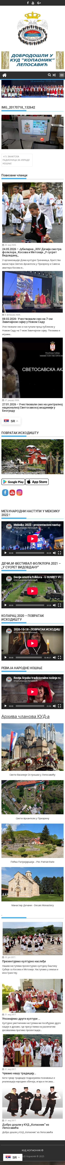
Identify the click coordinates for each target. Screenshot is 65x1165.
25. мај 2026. (10, 245)
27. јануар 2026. (11, 400)
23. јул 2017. (10, 957)
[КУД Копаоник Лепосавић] (4, 75)
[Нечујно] (54, 552)
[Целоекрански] (59, 552)
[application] (32, 538)
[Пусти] (5, 552)
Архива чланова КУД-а (25, 716)
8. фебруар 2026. (12, 314)
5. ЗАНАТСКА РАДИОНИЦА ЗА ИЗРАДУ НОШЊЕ (16, 160)
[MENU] (61, 75)
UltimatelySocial (54, 1163)
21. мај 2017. (10, 1014)
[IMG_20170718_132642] (32, 148)
